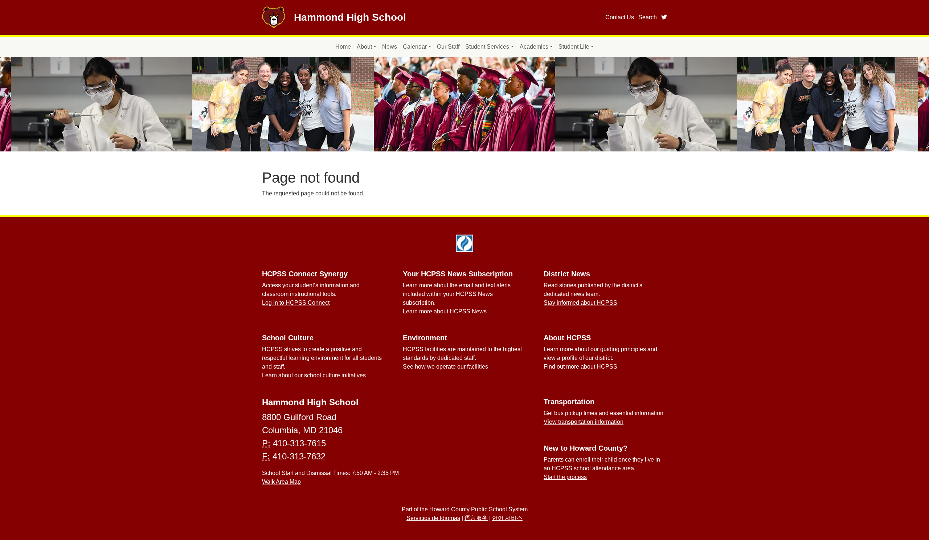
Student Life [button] (573, 47)
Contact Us (619, 17)
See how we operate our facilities (445, 367)
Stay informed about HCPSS (580, 303)
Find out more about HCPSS (580, 367)
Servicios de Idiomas (433, 518)
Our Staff (448, 47)
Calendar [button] (415, 47)
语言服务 (476, 518)
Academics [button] (534, 47)
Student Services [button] (487, 47)
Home (343, 47)
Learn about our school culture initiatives (314, 375)
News (389, 47)
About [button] (364, 47)
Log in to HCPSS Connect (296, 303)
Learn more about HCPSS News (445, 311)
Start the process (565, 477)
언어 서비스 (507, 518)
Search (647, 17)
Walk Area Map (281, 482)
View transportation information (583, 422)
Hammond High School (350, 17)
